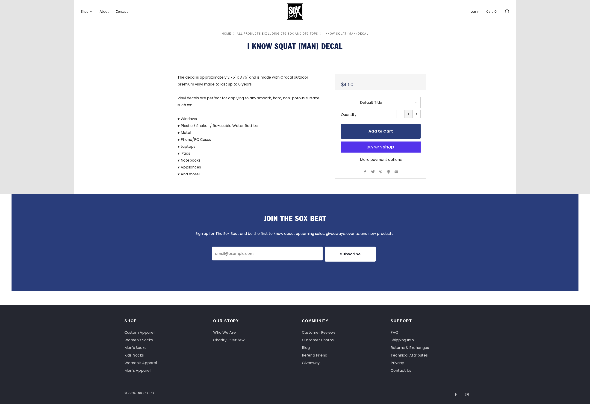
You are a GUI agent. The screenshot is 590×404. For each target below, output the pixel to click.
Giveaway (311, 363)
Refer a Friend (314, 355)
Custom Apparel (139, 332)
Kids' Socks (134, 355)
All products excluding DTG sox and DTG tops (277, 33)
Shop (84, 11)
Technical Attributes (409, 355)
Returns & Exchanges (410, 347)
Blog (306, 347)
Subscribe (350, 254)
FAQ (394, 332)
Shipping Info (402, 340)
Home (226, 33)
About (104, 11)
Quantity (349, 114)
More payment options (381, 159)
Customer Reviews (319, 332)
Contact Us (401, 370)
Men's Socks (135, 347)
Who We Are (224, 332)
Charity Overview (229, 340)
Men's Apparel (137, 370)
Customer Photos (318, 340)
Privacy (397, 363)
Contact (122, 11)
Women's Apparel (140, 363)
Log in (474, 11)
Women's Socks (138, 340)
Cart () (492, 11)
